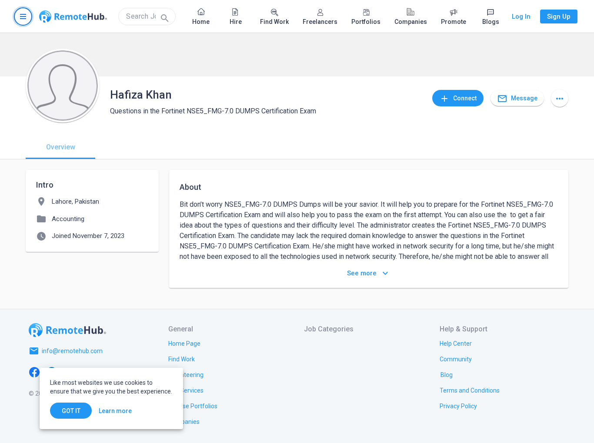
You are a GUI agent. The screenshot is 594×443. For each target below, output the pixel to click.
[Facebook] (34, 371)
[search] (147, 16)
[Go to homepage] (73, 16)
